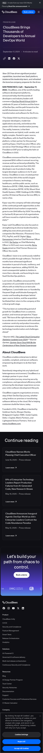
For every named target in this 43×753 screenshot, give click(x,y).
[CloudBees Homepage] (10, 602)
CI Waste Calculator (9, 703)
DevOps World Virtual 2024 (23, 101)
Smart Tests (6, 634)
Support (5, 695)
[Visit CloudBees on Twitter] (18, 608)
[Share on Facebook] (14, 58)
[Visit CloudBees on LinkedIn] (23, 608)
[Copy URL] (4, 58)
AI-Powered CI (7, 653)
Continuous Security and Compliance (16, 665)
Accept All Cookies (21, 748)
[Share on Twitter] (18, 58)
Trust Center (7, 684)
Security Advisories (9, 688)
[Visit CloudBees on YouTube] (13, 608)
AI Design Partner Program (12, 680)
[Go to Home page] (9, 12)
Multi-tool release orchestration (14, 661)
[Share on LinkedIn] (9, 58)
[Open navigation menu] (38, 12)
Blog (4, 676)
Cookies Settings (21, 734)
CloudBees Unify (8, 619)
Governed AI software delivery (13, 657)
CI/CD (4, 623)
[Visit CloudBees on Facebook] (3, 608)
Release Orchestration (10, 638)
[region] (21, 733)
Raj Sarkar (14, 242)
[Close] (40, 716)
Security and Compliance (11, 627)
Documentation (8, 691)
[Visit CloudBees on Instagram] (8, 608)
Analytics (5, 642)
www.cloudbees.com (11, 423)
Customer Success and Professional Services (19, 699)
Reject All (21, 741)
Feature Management (10, 631)
